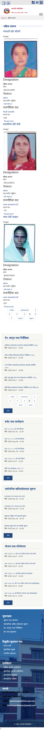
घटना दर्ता (7, 646)
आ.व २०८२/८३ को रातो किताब (14, 429)
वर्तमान (5, 98)
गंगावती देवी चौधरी (11, 31)
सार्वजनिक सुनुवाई (10, 675)
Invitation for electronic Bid (15, 506)
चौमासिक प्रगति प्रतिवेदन (13, 671)
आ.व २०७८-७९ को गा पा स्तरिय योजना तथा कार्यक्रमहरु (22, 583)
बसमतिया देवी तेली (11, 124)
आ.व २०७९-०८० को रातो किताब (15, 459)
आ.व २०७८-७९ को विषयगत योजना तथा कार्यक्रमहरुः (21, 593)
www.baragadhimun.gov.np (22, 701)
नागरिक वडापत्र (10, 653)
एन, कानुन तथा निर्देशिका (13, 628)
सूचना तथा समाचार (11, 620)
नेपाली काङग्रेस (8, 112)
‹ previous (24, 310)
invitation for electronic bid (15, 496)
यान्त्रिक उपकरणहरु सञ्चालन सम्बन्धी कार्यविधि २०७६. (21, 345)
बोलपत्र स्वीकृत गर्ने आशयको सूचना (15, 516)
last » (31, 318)
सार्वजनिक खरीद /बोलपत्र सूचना (16, 624)
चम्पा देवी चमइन (10, 216)
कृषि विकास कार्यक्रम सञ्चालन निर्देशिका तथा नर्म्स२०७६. (22, 387)
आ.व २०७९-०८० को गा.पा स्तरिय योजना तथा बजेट (20, 554)
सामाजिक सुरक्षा (9, 649)
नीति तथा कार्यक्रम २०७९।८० (14, 468)
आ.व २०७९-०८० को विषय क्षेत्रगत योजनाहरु (18, 573)
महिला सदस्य (7, 84)
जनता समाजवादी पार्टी (10, 205)
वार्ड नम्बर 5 (8, 197)
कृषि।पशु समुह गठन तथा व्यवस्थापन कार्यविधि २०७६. (21, 377)
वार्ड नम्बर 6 (8, 104)
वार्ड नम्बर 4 (8, 289)
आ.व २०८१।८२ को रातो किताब (14, 439)
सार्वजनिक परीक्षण (10, 679)
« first (11, 310)
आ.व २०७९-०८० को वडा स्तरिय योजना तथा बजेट (20, 563)
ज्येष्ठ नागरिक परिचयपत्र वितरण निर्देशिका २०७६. (20, 355)
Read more (9, 121)
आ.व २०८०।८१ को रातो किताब (14, 449)
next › (20, 318)
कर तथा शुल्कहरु (10, 632)
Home (3, 18)
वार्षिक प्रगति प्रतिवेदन (12, 667)
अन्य (8, 411)
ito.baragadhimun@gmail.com (21, 705)
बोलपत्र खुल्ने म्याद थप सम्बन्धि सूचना (16, 526)
